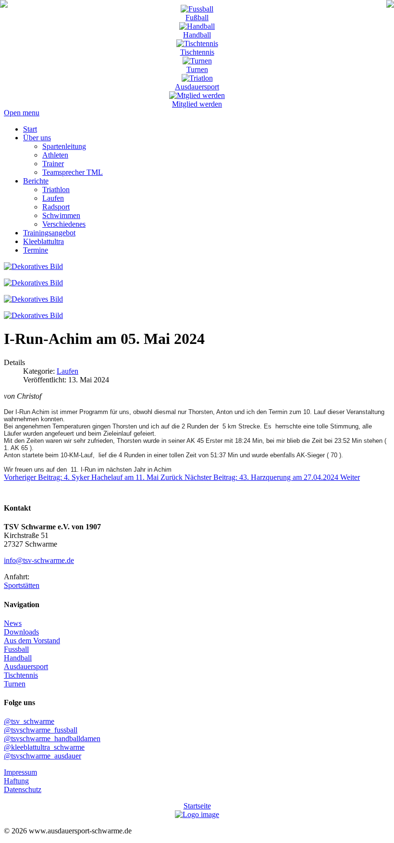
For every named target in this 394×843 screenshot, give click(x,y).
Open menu (21, 113)
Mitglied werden (197, 104)
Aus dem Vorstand (32, 640)
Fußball (197, 17)
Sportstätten (21, 585)
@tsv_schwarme (29, 721)
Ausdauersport (197, 87)
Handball (197, 35)
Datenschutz (22, 789)
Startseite (197, 806)
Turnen (197, 69)
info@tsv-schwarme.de (39, 560)
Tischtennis (197, 52)
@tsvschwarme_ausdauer (42, 756)
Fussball (16, 649)
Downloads (21, 632)
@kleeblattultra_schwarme (44, 747)
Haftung (16, 781)
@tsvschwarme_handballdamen (52, 738)
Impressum (20, 772)
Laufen (67, 371)
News (13, 623)
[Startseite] (4, 5)
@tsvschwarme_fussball (40, 730)
